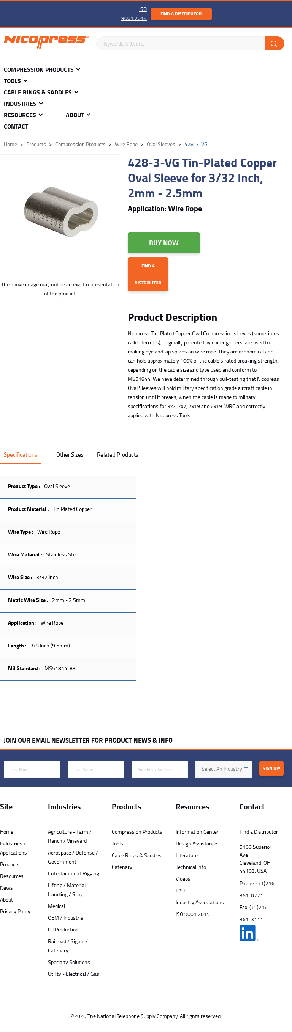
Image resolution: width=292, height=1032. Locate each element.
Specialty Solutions (69, 962)
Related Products (117, 455)
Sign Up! (271, 768)
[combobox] (223, 769)
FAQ (180, 890)
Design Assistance (196, 843)
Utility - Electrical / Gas (73, 973)
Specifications (20, 455)
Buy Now (164, 243)
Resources (20, 115)
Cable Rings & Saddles (38, 92)
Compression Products (39, 70)
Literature (187, 855)
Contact (16, 126)
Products (10, 864)
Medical (56, 905)
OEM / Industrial (66, 917)
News (6, 887)
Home (6, 831)
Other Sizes (70, 455)
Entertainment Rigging (73, 873)
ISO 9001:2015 (193, 913)
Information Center (197, 831)
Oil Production (63, 929)
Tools (12, 81)
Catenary (122, 866)
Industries (20, 104)
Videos (183, 878)
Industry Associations (200, 902)
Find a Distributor (181, 13)
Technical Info (191, 866)
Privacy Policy (15, 911)
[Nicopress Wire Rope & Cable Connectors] (46, 43)
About (75, 115)
